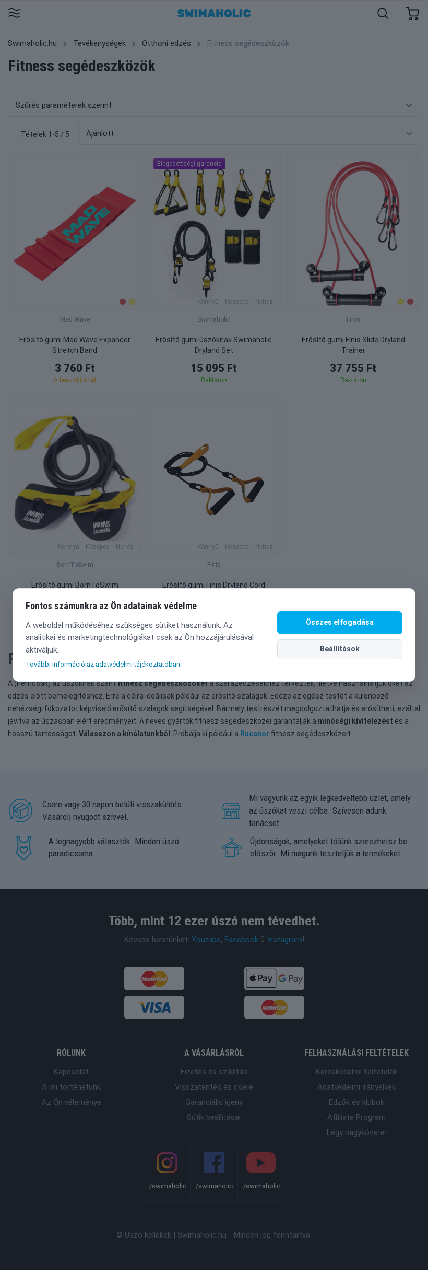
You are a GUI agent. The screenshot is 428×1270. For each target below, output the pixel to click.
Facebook (241, 939)
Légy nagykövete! (357, 1132)
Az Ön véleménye (71, 1102)
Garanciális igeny (214, 1102)
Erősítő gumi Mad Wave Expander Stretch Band (74, 345)
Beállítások (340, 649)
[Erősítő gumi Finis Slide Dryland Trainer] (353, 231)
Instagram (284, 939)
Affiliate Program (356, 1117)
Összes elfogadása (340, 622)
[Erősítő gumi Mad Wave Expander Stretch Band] (75, 231)
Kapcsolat (71, 1072)
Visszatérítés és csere (214, 1087)
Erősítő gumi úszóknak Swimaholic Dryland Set (214, 345)
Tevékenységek (99, 43)
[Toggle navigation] (14, 13)
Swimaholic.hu (32, 43)
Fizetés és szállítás (214, 1072)
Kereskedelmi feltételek (356, 1072)
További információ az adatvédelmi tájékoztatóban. (104, 664)
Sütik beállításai (214, 1117)
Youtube (206, 939)
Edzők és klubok (356, 1102)
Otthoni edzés (166, 43)
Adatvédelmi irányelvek (356, 1087)
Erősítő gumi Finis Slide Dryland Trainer (353, 345)
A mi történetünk (71, 1087)
